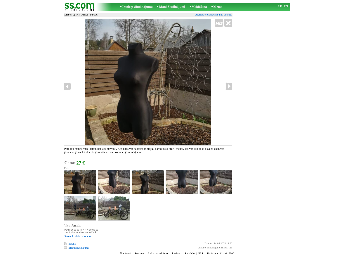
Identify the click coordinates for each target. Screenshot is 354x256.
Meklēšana (199, 6)
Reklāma (176, 253)
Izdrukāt (72, 243)
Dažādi (84, 14)
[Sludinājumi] (80, 7)
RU (280, 6)
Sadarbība (190, 253)
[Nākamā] (228, 86)
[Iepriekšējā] (67, 86)
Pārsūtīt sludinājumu (78, 247)
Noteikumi (125, 253)
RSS (200, 253)
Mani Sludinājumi (172, 6)
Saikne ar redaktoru (158, 253)
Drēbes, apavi (71, 14)
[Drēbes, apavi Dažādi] (80, 182)
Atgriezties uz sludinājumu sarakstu (213, 14)
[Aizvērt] (228, 23)
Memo (217, 6)
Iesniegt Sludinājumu (137, 6)
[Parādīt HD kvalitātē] (148, 82)
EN (286, 6)
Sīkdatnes (140, 253)
